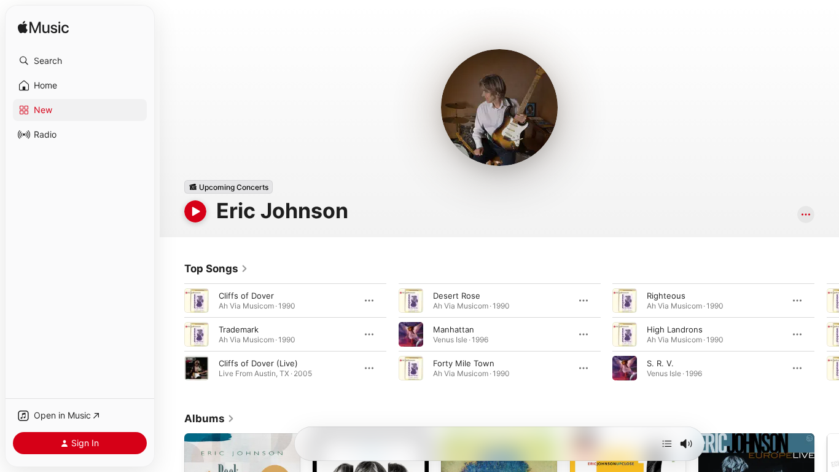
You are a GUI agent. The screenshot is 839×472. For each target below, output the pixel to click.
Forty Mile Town (463, 363)
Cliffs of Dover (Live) (258, 363)
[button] (80, 60)
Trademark (239, 329)
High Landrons (675, 329)
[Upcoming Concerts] (228, 187)
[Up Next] (667, 443)
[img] (43, 28)
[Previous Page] (172, 334)
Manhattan (453, 329)
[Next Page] (826, 334)
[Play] (195, 211)
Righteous (666, 296)
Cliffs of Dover (246, 296)
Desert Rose (456, 296)
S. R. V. (660, 363)
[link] (216, 268)
